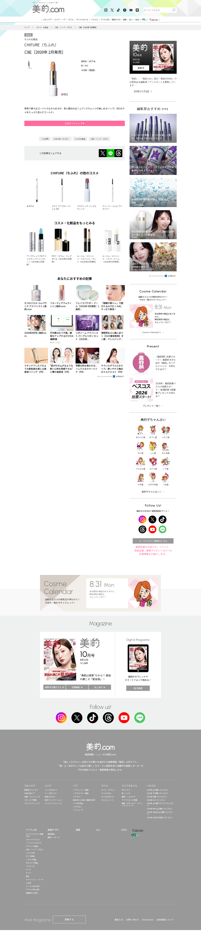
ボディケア (126, 790)
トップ (27, 27)
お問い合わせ (132, 919)
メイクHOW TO (51, 790)
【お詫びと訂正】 (142, 91)
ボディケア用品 (32, 863)
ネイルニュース (107, 800)
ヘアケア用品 (31, 859)
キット (28, 872)
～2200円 (44, 139)
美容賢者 (51, 834)
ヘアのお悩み (78, 803)
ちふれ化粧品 (31, 39)
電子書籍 (138, 688)
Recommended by (104, 376)
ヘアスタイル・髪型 (81, 793)
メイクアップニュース (53, 803)
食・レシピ (126, 793)
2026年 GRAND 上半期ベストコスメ (160, 813)
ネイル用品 (30, 856)
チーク (28, 869)
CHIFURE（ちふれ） (41, 44)
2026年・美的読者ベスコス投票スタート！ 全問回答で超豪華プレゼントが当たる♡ (165, 390)
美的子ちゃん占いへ (151, 491)
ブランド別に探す (33, 889)
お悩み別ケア (29, 793)
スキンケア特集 (30, 800)
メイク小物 (30, 852)
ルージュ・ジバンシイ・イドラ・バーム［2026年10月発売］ (111, 259)
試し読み (98, 687)
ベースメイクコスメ (33, 843)
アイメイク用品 (32, 846)
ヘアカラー (77, 796)
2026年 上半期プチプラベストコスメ (160, 804)
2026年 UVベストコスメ (156, 800)
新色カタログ (50, 796)
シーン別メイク (51, 793)
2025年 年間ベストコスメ (156, 796)
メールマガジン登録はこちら (153, 540)
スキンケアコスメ (33, 839)
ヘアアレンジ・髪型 (81, 790)
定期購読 (76, 687)
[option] (28, 64)
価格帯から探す (32, 893)
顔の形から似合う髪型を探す (84, 800)
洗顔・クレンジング (32, 796)
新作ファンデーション (53, 800)
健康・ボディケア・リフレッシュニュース (132, 804)
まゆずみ (30, 206)
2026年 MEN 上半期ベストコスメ (159, 808)
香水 (27, 876)
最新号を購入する (53, 687)
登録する (69, 919)
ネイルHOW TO (107, 796)
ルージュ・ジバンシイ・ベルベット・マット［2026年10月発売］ (87, 259)
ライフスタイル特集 (129, 800)
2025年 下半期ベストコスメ (157, 793)
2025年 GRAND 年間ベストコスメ (160, 817)
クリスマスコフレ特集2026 (34, 835)
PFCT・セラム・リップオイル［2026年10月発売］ (62, 259)
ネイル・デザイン (108, 790)
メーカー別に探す (33, 886)
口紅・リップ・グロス (63, 27)
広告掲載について (165, 919)
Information (148, 919)
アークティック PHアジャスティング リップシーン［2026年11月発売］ (36, 260)
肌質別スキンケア (31, 790)
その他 (28, 883)
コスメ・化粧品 (42, 27)
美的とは (119, 919)
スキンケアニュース (32, 803)
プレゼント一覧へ (151, 405)
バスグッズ (30, 866)
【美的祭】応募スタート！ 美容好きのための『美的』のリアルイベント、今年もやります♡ (165, 363)
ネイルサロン (106, 793)
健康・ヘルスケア (129, 796)
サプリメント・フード (34, 879)
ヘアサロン (77, 806)
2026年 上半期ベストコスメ (157, 790)
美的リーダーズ (54, 837)
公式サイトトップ (74, 123)
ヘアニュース (78, 810)
